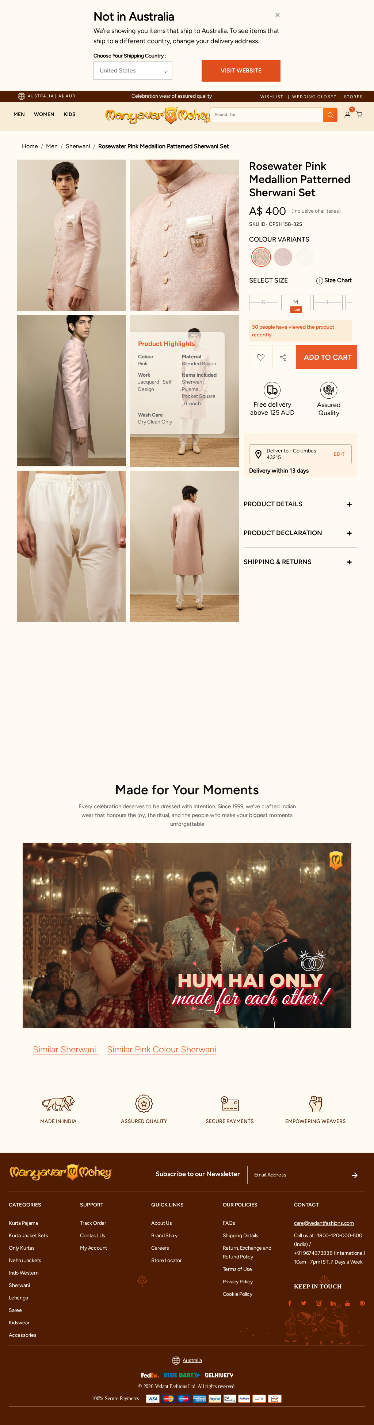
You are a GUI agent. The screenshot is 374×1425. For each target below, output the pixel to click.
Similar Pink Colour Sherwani (161, 1049)
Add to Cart (328, 357)
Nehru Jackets (25, 1260)
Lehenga (18, 1298)
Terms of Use (237, 1269)
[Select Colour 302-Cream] (306, 258)
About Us (161, 1223)
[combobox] (273, 115)
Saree (15, 1310)
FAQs (229, 1223)
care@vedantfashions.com (324, 1223)
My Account (93, 1248)
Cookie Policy (237, 1294)
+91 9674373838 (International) (329, 1253)
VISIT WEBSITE (241, 70)
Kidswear (19, 1323)
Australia (192, 1360)
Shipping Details (241, 1235)
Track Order (93, 1223)
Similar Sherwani (65, 1049)
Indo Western (23, 1273)
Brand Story (164, 1235)
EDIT (339, 454)
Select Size (268, 280)
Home (30, 146)
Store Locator (166, 1260)
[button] (19, 114)
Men (52, 146)
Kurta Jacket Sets (28, 1235)
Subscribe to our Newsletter (198, 1174)
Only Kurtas (22, 1248)
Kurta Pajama (23, 1223)
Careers (160, 1248)
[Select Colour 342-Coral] (284, 258)
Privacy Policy (238, 1282)
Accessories (23, 1335)
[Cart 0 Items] (359, 114)
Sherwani (78, 146)
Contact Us (92, 1235)
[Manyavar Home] (158, 115)
